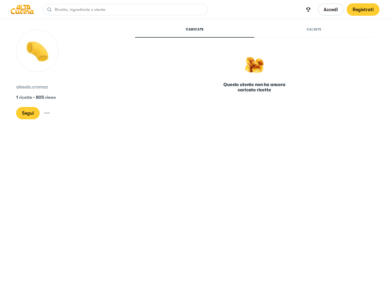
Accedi (331, 9)
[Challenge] (308, 9)
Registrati (363, 9)
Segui (28, 113)
